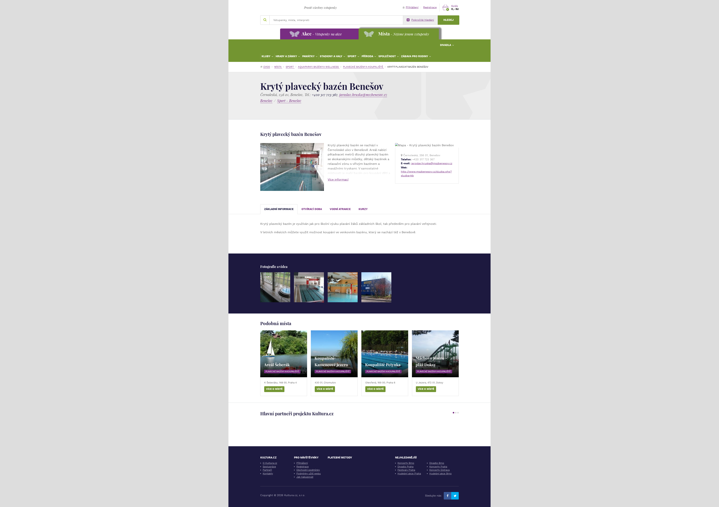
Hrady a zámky (287, 56)
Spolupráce (269, 466)
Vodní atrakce (340, 209)
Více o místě (274, 389)
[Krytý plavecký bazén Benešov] (275, 287)
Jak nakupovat (304, 477)
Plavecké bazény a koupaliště (363, 66)
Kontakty (268, 473)
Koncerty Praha (438, 466)
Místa (278, 66)
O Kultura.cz (270, 463)
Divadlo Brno (436, 463)
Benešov (266, 100)
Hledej (448, 20)
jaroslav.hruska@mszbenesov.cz (363, 94)
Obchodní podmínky (308, 470)
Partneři (267, 470)
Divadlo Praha (405, 466)
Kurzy (363, 209)
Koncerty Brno (406, 463)
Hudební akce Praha (409, 473)
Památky (308, 56)
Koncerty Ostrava (439, 470)
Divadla (446, 45)
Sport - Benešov (289, 100)
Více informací (338, 179)
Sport (352, 56)
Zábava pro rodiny (415, 56)
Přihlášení (412, 7)
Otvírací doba (311, 209)
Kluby (266, 56)
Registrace (430, 7)
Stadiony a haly (331, 56)
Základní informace (279, 209)
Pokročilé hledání (422, 20)
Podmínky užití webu (308, 473)
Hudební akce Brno (440, 473)
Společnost (387, 56)
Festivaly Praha (406, 470)
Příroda (368, 56)
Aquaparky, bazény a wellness (318, 66)
